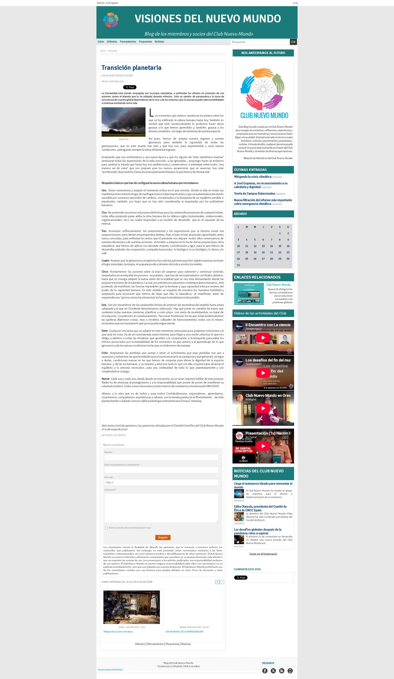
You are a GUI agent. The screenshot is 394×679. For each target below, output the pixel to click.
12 (255, 246)
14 (271, 246)
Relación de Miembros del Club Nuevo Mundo (267, 158)
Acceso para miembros (110, 669)
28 (271, 258)
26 (255, 258)
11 (246, 246)
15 (279, 246)
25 (246, 258)
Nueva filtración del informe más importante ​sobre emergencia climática (263, 202)
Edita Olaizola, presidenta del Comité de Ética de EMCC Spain (260, 508)
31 (238, 265)
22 (279, 252)
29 (279, 258)
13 (263, 246)
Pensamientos (128, 41)
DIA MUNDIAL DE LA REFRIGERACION (184, 631)
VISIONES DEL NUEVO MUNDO (208, 18)
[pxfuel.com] (123, 108)
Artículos (112, 41)
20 (263, 252)
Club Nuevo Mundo (278, 284)
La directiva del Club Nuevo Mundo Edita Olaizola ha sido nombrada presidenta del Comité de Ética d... (269, 517)
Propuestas (145, 41)
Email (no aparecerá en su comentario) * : (122, 464)
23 (288, 252)
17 (238, 252)
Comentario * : (110, 490)
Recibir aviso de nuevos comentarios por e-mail (130, 527)
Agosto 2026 (263, 221)
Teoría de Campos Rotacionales (254, 193)
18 (246, 252)
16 (288, 246)
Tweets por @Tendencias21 (263, 554)
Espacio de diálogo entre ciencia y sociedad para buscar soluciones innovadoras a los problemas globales (280, 296)
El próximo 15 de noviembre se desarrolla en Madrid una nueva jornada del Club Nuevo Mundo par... (269, 540)
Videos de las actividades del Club (260, 313)
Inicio (101, 41)
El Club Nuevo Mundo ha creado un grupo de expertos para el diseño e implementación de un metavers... (269, 494)
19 (255, 252)
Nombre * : (109, 452)
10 (238, 246)
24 (238, 258)
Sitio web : (109, 477)
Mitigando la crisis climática (118, 631)
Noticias (159, 41)
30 (288, 258)
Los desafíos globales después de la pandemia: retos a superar (257, 531)
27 (263, 258)
